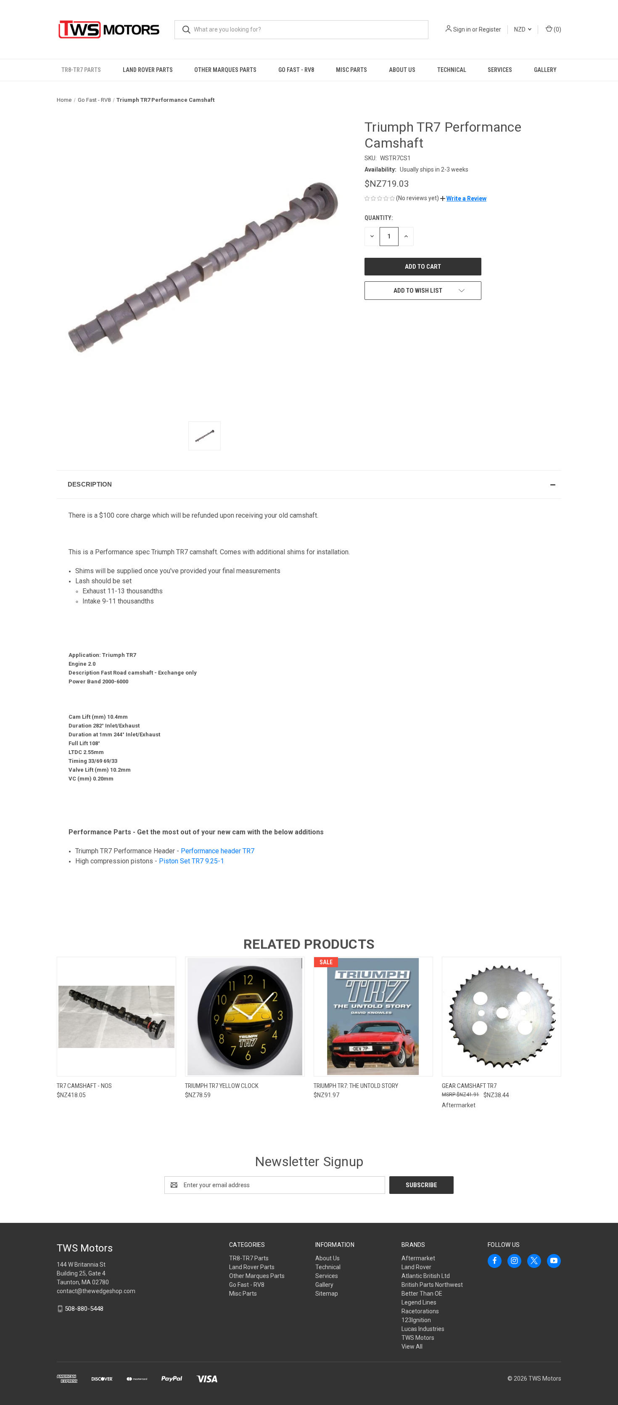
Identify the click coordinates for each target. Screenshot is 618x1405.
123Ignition (416, 1320)
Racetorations (420, 1311)
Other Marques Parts (225, 69)
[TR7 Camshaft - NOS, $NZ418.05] (116, 1016)
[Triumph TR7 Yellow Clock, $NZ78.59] (245, 1016)
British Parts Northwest (432, 1284)
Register (490, 29)
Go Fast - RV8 (296, 69)
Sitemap (326, 1293)
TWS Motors (417, 1337)
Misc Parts (351, 69)
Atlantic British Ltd (425, 1276)
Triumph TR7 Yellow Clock (222, 1086)
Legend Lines (418, 1302)
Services (500, 69)
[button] (463, 198)
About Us (402, 69)
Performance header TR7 (217, 851)
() (556, 29)
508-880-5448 (84, 1308)
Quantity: (378, 217)
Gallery (545, 69)
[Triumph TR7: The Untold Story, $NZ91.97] (373, 1016)
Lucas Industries (422, 1329)
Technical (451, 69)
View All (412, 1346)
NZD (520, 29)
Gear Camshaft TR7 (469, 1086)
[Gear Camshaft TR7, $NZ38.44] (502, 1016)
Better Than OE (421, 1293)
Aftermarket (418, 1258)
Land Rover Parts (148, 69)
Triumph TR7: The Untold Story (356, 1086)
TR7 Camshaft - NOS (84, 1086)
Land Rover (416, 1267)
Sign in (462, 29)
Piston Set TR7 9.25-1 (191, 861)
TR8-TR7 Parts (81, 69)
